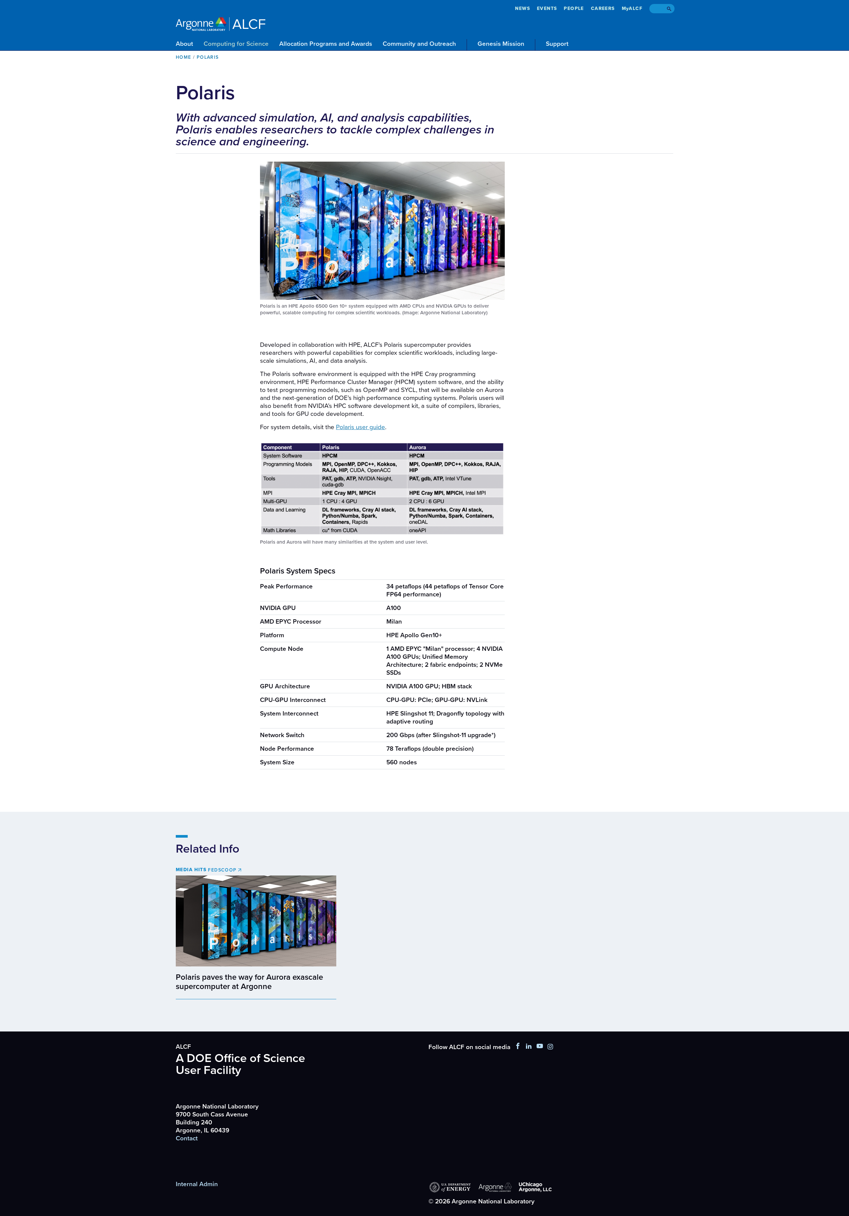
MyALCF (632, 8)
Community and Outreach (419, 43)
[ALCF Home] (220, 23)
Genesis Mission (501, 43)
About (184, 43)
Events (547, 8)
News (522, 8)
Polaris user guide (360, 427)
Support (557, 43)
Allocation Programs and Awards (325, 43)
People (574, 8)
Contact (187, 1138)
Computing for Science (236, 43)
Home (183, 57)
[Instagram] (550, 1047)
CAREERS (603, 8)
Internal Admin (197, 1184)
